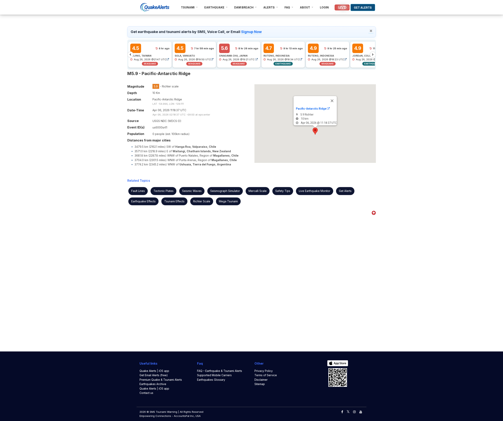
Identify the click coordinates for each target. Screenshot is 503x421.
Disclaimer (261, 379)
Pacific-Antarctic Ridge (311, 108)
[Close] (332, 100)
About (305, 7)
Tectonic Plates (163, 191)
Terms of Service (265, 375)
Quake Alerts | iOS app (154, 370)
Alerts (269, 7)
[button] (315, 131)
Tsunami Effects (174, 201)
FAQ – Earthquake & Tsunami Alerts (219, 370)
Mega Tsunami (228, 201)
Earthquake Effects (143, 201)
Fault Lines (138, 191)
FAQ (287, 7)
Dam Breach (243, 7)
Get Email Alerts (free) (154, 375)
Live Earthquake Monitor (314, 191)
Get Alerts (345, 191)
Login (324, 7)
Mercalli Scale (258, 191)
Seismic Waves (192, 191)
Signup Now (251, 32)
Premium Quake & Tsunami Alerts (161, 379)
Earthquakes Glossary (211, 379)
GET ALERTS (363, 7)
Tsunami (188, 7)
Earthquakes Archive (153, 384)
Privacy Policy (263, 370)
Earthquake (214, 7)
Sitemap (259, 384)
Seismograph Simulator (225, 191)
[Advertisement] (60, 45)
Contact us (146, 392)
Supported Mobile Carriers (214, 375)
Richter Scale (201, 201)
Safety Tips (282, 191)
